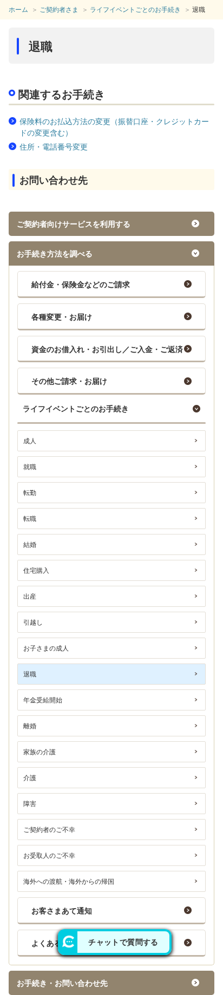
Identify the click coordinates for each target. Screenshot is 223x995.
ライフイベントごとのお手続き (76, 408)
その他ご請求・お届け (69, 381)
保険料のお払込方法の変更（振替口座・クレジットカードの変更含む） (114, 127)
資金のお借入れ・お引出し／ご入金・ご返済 (107, 349)
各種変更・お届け (61, 317)
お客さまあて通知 (61, 910)
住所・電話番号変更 (53, 147)
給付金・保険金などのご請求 (80, 284)
